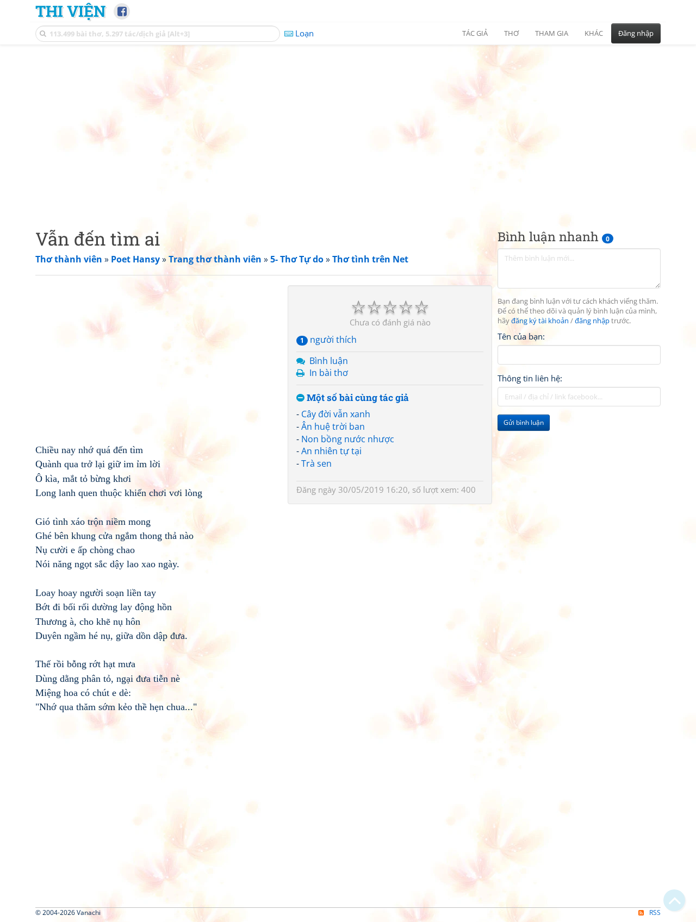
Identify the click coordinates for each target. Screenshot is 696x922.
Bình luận (328, 361)
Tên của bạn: (521, 336)
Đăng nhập (636, 33)
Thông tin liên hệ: (530, 378)
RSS (655, 912)
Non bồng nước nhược (347, 439)
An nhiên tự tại (331, 451)
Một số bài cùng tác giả (356, 398)
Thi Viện (70, 11)
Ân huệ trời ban (333, 426)
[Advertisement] (348, 128)
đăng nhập (592, 320)
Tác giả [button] (475, 33)
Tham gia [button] (551, 33)
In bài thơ (328, 373)
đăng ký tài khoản (540, 320)
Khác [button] (594, 33)
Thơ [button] (511, 33)
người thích (328, 340)
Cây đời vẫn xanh (335, 414)
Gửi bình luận (524, 422)
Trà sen (316, 463)
